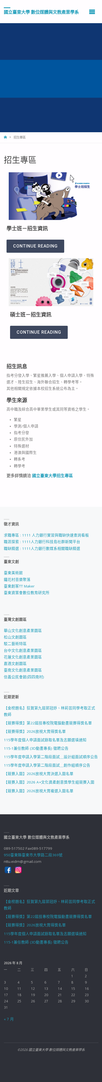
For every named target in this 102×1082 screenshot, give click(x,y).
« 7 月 (9, 1019)
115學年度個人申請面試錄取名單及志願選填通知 (45, 739)
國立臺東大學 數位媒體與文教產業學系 (41, 12)
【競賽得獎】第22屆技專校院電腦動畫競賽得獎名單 (48, 723)
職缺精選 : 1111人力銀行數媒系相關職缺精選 (42, 548)
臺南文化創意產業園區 (23, 670)
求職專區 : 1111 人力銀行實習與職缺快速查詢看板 (46, 535)
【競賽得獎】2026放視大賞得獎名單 (35, 731)
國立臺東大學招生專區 (52, 475)
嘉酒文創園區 (15, 663)
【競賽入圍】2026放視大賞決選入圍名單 (38, 773)
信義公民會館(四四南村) (24, 676)
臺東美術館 (13, 572)
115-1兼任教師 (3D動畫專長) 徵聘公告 (36, 748)
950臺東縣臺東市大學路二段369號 (33, 854)
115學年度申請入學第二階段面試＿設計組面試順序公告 (51, 756)
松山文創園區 (15, 637)
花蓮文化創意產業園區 (23, 657)
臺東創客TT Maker (19, 586)
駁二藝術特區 (15, 643)
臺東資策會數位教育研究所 (27, 592)
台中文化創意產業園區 (23, 650)
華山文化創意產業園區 (23, 630)
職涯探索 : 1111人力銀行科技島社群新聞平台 (42, 541)
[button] (35, 246)
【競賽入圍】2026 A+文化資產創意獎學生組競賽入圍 (49, 782)
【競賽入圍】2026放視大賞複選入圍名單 (38, 790)
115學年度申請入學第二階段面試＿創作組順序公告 (47, 765)
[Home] (6, 137)
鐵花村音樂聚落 (17, 579)
